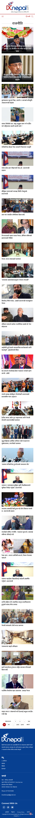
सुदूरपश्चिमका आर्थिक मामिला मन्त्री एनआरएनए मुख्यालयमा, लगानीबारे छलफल (16, 442)
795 (29, 721)
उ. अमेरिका (4, 761)
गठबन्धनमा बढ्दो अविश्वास (10, 646)
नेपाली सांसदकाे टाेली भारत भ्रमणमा (12, 625)
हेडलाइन (4, 769)
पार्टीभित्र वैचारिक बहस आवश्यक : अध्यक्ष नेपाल (16, 690)
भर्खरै (28, 16)
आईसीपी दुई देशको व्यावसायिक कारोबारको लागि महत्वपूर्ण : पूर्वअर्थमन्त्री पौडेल (17, 348)
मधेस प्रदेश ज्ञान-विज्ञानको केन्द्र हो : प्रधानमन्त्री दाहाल (15, 169)
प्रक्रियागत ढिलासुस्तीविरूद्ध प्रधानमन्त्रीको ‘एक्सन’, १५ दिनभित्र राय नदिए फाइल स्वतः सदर (17, 49)
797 (9, 725)
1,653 (17, 725)
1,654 (22, 725)
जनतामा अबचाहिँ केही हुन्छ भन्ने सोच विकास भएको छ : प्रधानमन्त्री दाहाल (17, 510)
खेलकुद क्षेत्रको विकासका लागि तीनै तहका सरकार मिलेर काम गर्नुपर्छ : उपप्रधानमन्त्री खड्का (18, 77)
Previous (8, 721)
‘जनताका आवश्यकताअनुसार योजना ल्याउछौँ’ (15, 280)
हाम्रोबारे (7, 812)
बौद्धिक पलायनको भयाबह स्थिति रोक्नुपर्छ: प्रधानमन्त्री (14, 192)
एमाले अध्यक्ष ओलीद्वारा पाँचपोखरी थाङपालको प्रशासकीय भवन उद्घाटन (15, 395)
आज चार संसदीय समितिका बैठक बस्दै (13, 214)
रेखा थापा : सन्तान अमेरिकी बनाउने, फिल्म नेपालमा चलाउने (17, 556)
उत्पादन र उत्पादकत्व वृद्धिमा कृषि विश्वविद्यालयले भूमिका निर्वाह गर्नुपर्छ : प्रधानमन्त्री (16, 486)
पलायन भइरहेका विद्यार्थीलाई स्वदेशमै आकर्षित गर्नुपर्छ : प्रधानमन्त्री (15, 580)
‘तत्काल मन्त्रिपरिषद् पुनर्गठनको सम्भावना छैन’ (15, 464)
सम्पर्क (28, 812)
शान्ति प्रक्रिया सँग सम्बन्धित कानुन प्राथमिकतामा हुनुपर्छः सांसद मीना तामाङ (16, 603)
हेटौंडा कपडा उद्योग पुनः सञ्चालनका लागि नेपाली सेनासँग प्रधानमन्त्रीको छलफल (16, 418)
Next (28, 724)
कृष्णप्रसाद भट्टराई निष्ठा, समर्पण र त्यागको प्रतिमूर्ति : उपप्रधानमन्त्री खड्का (17, 101)
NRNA (3, 764)
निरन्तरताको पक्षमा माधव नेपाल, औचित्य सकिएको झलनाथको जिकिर (17, 236)
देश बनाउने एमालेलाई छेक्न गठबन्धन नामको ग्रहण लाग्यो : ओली (16, 372)
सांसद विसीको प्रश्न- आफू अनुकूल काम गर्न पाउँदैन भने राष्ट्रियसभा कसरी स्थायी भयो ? (16, 125)
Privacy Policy (20, 812)
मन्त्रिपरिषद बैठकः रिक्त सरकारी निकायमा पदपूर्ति (16, 147)
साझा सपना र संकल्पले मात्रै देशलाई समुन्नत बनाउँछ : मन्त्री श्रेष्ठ (17, 712)
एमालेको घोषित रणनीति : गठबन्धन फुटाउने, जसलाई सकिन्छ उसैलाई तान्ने (17, 533)
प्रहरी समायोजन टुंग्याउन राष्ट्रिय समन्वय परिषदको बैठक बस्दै (16, 668)
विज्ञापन (13, 812)
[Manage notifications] (30, 813)
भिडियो (3, 766)
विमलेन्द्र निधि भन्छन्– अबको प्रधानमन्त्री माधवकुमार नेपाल (17, 302)
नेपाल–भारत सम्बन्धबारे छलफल (11, 259)
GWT (20, 816)
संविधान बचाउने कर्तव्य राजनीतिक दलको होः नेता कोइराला (16, 325)
